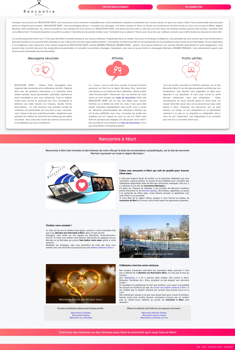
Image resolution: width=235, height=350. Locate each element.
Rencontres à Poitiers (81, 313)
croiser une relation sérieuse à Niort (169, 287)
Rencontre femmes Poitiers (154, 313)
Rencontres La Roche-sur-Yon (154, 317)
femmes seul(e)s (149, 190)
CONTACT (228, 347)
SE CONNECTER (193, 7)
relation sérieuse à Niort (102, 247)
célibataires (129, 277)
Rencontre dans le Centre (154, 315)
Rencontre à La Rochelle (81, 317)
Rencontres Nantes (81, 315)
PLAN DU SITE (215, 347)
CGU (204, 347)
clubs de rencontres (125, 97)
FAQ (198, 347)
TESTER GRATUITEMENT (115, 7)
